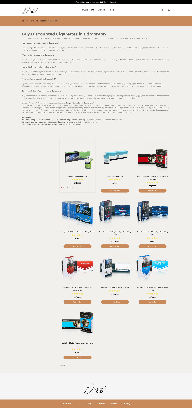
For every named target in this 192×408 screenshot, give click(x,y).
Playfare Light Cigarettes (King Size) (115, 287)
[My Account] (165, 10)
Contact (101, 404)
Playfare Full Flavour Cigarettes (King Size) (78, 232)
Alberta (44, 21)
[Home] (96, 388)
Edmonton (54, 21)
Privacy (126, 404)
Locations (102, 9)
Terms (114, 404)
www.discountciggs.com (57, 112)
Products (66, 404)
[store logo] (31, 9)
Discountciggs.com (29, 105)
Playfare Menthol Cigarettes (77, 176)
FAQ (92, 9)
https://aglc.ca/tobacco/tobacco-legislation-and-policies (100, 120)
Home (24, 21)
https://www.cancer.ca (73, 124)
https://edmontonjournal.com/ (85, 122)
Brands (85, 9)
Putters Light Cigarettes (115, 176)
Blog (112, 9)
